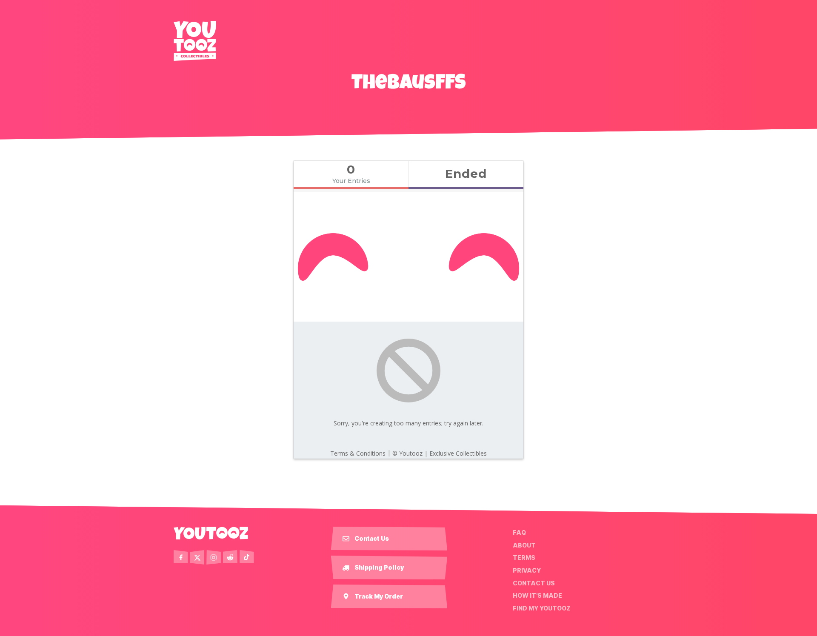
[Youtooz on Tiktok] (247, 557)
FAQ (519, 532)
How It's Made (537, 595)
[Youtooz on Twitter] (197, 557)
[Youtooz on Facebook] (181, 557)
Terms (524, 557)
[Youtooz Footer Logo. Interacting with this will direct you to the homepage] (211, 533)
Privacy (527, 570)
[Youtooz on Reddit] (230, 557)
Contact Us (534, 582)
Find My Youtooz (542, 608)
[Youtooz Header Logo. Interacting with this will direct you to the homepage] (195, 41)
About (524, 545)
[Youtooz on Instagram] (213, 557)
